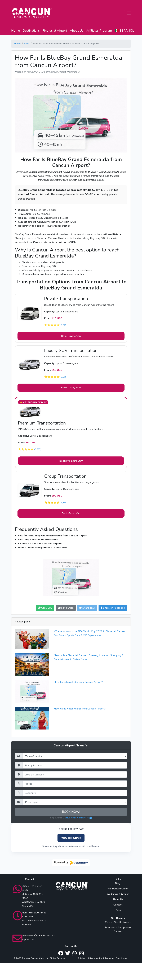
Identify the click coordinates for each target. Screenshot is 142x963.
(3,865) (63, 325)
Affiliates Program (99, 30)
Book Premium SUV (71, 461)
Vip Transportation (117, 888)
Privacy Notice (95, 958)
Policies (81, 958)
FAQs (118, 910)
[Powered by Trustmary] (71, 863)
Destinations (31, 30)
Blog (26, 43)
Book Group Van (71, 513)
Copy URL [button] (46, 607)
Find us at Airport (54, 30)
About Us (76, 30)
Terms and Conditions (116, 958)
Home (15, 30)
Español (126, 30)
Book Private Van (71, 336)
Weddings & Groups (117, 894)
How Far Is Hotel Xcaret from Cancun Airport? (80, 708)
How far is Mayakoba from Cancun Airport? (78, 682)
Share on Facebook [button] (113, 607)
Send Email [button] (66, 607)
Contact (117, 904)
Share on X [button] (88, 607)
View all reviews (71, 837)
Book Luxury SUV (71, 387)
